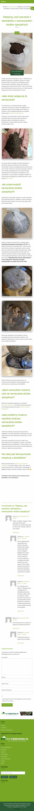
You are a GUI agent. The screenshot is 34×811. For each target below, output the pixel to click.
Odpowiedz (16, 532)
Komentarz (5, 657)
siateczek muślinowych (8, 405)
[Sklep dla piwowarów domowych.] (14, 738)
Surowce (3, 752)
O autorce (3, 727)
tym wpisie (10, 178)
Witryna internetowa (6, 690)
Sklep (2, 763)
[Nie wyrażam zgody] (32, 806)
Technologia (17, 74)
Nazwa (4, 677)
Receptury (3, 749)
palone (21, 113)
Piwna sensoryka (5, 759)
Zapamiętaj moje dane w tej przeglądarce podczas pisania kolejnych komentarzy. (16, 700)
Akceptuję (17, 808)
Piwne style (4, 756)
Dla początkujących (17, 71)
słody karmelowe (14, 113)
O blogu (3, 725)
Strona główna (12, 6)
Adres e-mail (5, 683)
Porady (3, 761)
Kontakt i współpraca (7, 730)
